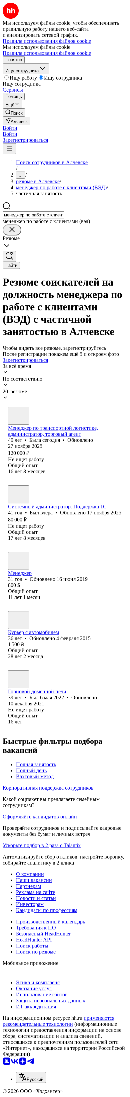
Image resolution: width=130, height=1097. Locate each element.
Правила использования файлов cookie (47, 53)
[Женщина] (18, 416)
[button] (10, 128)
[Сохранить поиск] (9, 256)
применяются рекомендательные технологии (58, 1021)
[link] (14, 112)
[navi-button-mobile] (9, 148)
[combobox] (33, 214)
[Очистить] (12, 229)
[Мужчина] (18, 494)
